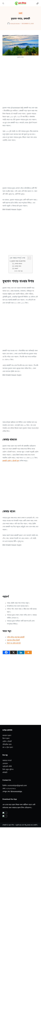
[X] (13, 651)
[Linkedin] (20, 651)
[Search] (3, 3)
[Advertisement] (20, 83)
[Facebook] (6, 651)
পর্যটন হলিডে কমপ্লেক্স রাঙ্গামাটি (15, 637)
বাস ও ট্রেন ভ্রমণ (7, 747)
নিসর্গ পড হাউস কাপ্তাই (14, 643)
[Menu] (38, 3)
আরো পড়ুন (20, 271)
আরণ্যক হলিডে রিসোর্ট (13, 640)
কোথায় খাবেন (18, 266)
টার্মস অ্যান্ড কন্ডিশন (7, 769)
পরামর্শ (16, 268)
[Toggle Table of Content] (28, 258)
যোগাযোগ (5, 763)
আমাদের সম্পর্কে (6, 760)
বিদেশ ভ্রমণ (5, 738)
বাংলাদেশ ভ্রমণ (6, 735)
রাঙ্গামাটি (20, 13)
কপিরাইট (4, 772)
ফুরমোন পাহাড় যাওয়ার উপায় (18, 261)
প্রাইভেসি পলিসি (7, 766)
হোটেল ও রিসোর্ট (7, 741)
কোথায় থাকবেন (18, 263)
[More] (28, 651)
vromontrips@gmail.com (17, 785)
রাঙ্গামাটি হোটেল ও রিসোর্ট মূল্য (10, 461)
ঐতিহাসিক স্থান (7, 744)
